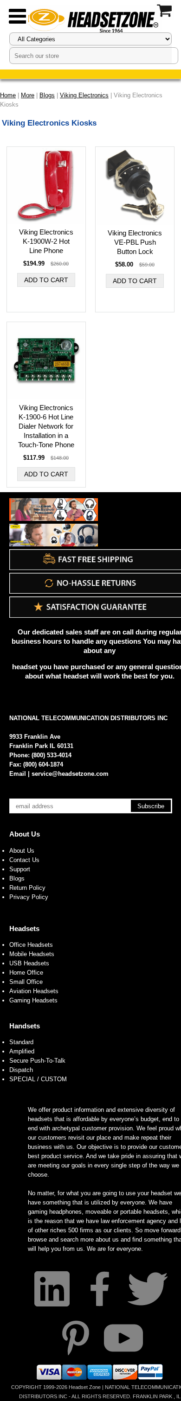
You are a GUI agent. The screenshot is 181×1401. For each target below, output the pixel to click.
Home (8, 95)
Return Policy (27, 887)
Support (19, 869)
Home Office (26, 972)
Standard (21, 1042)
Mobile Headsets (31, 954)
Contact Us (24, 859)
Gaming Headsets (33, 1000)
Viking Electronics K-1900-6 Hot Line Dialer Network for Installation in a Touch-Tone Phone (46, 426)
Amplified (21, 1051)
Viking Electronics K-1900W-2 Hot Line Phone (46, 241)
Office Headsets (31, 944)
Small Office (26, 981)
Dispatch (21, 1069)
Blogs (17, 878)
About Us (24, 834)
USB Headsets (29, 963)
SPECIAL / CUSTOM (38, 1079)
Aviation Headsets (33, 991)
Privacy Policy (28, 897)
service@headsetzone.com (70, 773)
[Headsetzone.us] (90, 19)
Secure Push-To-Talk (37, 1060)
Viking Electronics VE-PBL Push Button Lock (135, 242)
